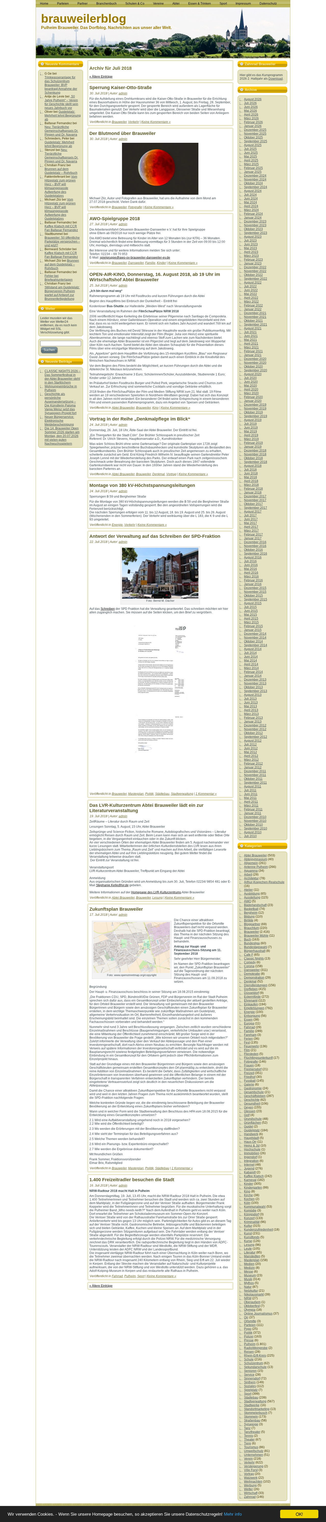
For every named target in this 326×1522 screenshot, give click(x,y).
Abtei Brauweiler (123, 408)
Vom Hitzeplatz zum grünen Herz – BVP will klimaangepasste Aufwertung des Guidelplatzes (61, 186)
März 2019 (251, 439)
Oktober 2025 (253, 137)
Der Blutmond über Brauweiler (122, 133)
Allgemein (251, 863)
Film (247, 1050)
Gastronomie (253, 1088)
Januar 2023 (253, 263)
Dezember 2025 (255, 130)
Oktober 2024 (253, 183)
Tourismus (251, 1447)
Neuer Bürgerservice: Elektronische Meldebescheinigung (59, 420)
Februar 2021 (253, 351)
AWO (247, 901)
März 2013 (251, 714)
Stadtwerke (252, 1405)
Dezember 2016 (255, 542)
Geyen (248, 1107)
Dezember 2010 (255, 817)
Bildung (249, 916)
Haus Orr (250, 1142)
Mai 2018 (250, 477)
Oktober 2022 (253, 275)
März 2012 (251, 760)
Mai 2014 (250, 660)
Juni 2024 (251, 198)
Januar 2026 (253, 126)
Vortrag (171, 474)
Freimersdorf (253, 1069)
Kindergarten (253, 1187)
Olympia (249, 1310)
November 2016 (255, 546)
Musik (248, 1279)
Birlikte (248, 920)
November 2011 (255, 775)
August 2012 (253, 740)
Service (249, 1374)
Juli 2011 (250, 790)
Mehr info (233, 1514)
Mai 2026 (250, 110)
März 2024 (251, 210)
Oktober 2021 (253, 320)
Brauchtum (251, 928)
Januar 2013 (253, 721)
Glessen (249, 1111)
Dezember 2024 (255, 175)
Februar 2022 (253, 305)
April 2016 (251, 572)
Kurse (248, 1241)
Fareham (250, 1035)
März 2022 (251, 301)
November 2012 (255, 729)
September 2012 (255, 737)
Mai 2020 (250, 385)
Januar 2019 (253, 446)
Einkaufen (251, 1004)
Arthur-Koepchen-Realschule (264, 882)
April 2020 (251, 389)
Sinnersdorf (252, 1378)
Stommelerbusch (255, 1413)
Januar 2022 (253, 309)
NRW (247, 1298)
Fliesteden (251, 1054)
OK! (299, 1514)
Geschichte (252, 1100)
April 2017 (251, 527)
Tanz (247, 1428)
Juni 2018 (251, 473)
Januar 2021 (253, 355)
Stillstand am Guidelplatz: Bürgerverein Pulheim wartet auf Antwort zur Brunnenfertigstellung (62, 293)
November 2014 (255, 637)
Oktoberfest (252, 1306)
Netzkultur (251, 1290)
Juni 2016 (251, 565)
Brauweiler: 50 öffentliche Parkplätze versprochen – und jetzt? (62, 241)
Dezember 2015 (255, 588)
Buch (247, 939)
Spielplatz (251, 1390)
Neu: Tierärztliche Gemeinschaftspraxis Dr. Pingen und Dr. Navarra (61, 130)
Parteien (250, 1325)
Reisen (249, 1352)
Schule (249, 1359)
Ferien (248, 1038)
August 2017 (253, 511)
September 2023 (255, 233)
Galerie (249, 1084)
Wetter (248, 1489)
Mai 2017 (250, 523)
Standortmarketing (256, 1409)
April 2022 (251, 298)
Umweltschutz (253, 1451)
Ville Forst (251, 1470)
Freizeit (249, 1073)
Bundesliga (252, 943)
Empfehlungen (254, 1008)
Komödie (250, 1210)
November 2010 (255, 821)
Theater (249, 1439)
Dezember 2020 (255, 359)
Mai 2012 (250, 752)
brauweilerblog (83, 18)
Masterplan (136, 794)
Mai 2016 (250, 569)
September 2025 (255, 141)
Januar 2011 (252, 813)
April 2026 (251, 114)
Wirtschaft (250, 1493)
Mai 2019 (250, 431)
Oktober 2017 (253, 504)
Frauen (249, 1065)
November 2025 (255, 133)
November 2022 (255, 271)
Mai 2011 (250, 798)
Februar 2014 (253, 672)
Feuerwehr (251, 1046)
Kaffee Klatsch (254, 1176)
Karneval (250, 1180)
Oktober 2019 (253, 412)
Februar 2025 (253, 168)
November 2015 (255, 592)
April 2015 (251, 618)
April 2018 (251, 481)
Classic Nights (254, 958)
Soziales (250, 1386)
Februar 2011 (253, 809)
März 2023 (251, 256)
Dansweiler (136, 263)
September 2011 (255, 782)
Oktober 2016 (253, 550)
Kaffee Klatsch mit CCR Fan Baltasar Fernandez (61, 228)
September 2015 (255, 599)
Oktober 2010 (253, 824)
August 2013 (253, 695)
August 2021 (253, 328)
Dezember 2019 (255, 404)
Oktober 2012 (253, 733)
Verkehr (133, 122)
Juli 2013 (250, 698)
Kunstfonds (252, 1237)
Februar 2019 (253, 443)
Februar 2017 (253, 534)
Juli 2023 (250, 240)
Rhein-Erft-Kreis (255, 1355)
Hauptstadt (251, 1138)
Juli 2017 (250, 515)
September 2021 (255, 324)
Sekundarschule (255, 1367)
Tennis (248, 1436)
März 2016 (251, 576)
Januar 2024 (253, 217)
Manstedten (252, 1256)
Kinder (161, 263)
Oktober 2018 (253, 458)
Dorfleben (251, 989)
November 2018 (255, 454)
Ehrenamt (250, 1000)
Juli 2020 (250, 378)
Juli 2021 (250, 332)
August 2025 (253, 145)
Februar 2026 (253, 122)
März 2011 (251, 805)
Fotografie (135, 207)
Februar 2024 (253, 214)
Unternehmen (253, 1455)
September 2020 (255, 370)
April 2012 (251, 756)
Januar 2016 (253, 584)
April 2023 (251, 252)
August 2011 (252, 786)
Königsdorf (251, 1214)
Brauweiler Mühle (256, 935)
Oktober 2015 (253, 595)
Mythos (249, 1283)
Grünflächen (252, 1122)
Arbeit (248, 874)
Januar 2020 (253, 401)
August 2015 (253, 603)
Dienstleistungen (255, 985)
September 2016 (255, 553)
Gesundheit (252, 1103)
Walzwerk (250, 1477)
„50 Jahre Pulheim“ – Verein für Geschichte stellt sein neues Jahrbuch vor (61, 102)
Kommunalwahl (255, 1206)
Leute (248, 1248)
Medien (249, 1264)
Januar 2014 (253, 676)
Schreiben (108, 609)
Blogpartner (252, 924)
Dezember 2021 (255, 313)
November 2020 (255, 362)
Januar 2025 (253, 172)
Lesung (157, 897)
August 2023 (253, 236)
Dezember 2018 (255, 450)
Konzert (249, 1218)
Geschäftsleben (255, 1096)
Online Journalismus (258, 1313)
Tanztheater (252, 1432)
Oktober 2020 (253, 366)
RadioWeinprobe (256, 1348)
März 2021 (251, 347)
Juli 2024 (250, 194)
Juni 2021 (251, 336)
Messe (248, 1271)
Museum (250, 1275)
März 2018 (251, 485)
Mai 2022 (250, 294)
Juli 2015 (250, 607)
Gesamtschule (254, 1092)
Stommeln (251, 1416)
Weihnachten (253, 1481)
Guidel (248, 1126)
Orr (246, 1317)
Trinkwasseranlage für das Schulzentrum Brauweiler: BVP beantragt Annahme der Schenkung (61, 85)
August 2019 (253, 420)
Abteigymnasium (255, 859)
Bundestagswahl (255, 947)
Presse (249, 1340)
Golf (247, 1115)
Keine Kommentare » (156, 122)
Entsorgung (252, 1016)
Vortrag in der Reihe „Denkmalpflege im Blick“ (139, 418)
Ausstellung (252, 897)
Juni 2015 (251, 611)
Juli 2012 (250, 744)
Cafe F (248, 954)
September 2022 (255, 278)
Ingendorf (250, 1157)
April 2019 (251, 435)
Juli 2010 (250, 836)
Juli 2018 (250, 469)
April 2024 (251, 206)
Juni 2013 (251, 702)
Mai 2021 (250, 340)
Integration (251, 1161)
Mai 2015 (250, 614)
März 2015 (251, 622)
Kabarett (250, 1172)
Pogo (247, 1329)
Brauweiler (119, 122)
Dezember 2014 (255, 634)
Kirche (248, 1195)
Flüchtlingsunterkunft (258, 1058)
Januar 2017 (253, 538)
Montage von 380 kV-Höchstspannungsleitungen (142, 485)
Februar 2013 (253, 718)
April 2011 (251, 802)
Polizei (248, 1336)
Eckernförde (252, 996)
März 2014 (251, 668)
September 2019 (255, 416)
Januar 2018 (253, 492)
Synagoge (251, 1424)
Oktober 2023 (253, 229)
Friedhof (249, 1077)
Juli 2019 (250, 424)
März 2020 (251, 393)
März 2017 (251, 530)
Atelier (248, 890)
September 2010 (255, 828)
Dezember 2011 (255, 771)
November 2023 (255, 225)
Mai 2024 (250, 202)
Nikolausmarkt (254, 1294)
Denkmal (158, 474)
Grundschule (253, 1119)
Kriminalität (252, 1222)
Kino (155, 408)
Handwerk (251, 1134)
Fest (247, 1042)
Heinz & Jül (252, 1145)
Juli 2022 (250, 286)
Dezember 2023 (255, 221)
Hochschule (252, 1149)
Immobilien (251, 1153)
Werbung (250, 1485)
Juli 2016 (250, 561)
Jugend (249, 1168)
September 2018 (255, 462)
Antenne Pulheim (256, 867)
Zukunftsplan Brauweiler (116, 909)
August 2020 (253, 374)
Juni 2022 (251, 290)
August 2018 (253, 466)
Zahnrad (250, 1497)
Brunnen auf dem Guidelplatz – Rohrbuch (61, 171)
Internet (249, 1164)
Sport (141, 1276)
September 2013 (255, 691)
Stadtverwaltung (182, 794)
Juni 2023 (251, 244)
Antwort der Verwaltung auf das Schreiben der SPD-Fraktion (154, 536)
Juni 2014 (251, 656)
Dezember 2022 (255, 267)
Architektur (251, 878)
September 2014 (255, 645)
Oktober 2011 (253, 779)
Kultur (248, 1226)
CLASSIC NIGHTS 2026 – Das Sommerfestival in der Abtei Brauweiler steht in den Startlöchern (62, 376)
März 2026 (251, 118)
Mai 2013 (250, 706)
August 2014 (253, 649)
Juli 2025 (250, 149)
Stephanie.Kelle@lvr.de (112, 885)
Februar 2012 (253, 763)
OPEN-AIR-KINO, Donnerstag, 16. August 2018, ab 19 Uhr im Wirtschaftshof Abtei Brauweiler (154, 277)
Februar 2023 (253, 259)
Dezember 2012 (255, 725)
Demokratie (252, 974)
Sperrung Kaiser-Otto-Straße (120, 87)
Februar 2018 (253, 488)
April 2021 (251, 343)
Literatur (249, 1252)
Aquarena (251, 870)
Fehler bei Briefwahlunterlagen (59, 277)
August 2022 (253, 282)
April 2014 (251, 664)
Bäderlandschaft (255, 905)
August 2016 (253, 557)
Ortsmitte (250, 1321)
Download (275, 78)
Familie (150, 263)
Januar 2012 (253, 767)
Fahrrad (117, 1276)
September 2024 (255, 187)
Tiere (247, 1443)
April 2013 (251, 710)
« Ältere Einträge (101, 76)
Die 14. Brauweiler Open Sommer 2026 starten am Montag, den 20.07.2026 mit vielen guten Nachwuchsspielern (62, 436)
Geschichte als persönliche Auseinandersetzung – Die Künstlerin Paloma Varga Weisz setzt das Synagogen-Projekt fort (60, 403)
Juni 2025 (251, 152)
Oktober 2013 (253, 687)
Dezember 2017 (255, 496)
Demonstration (254, 977)
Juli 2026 (250, 103)
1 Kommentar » (206, 794)
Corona (249, 966)
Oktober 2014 (253, 641)
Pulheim (130, 1276)
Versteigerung (253, 1466)
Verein (248, 1458)
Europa (249, 1023)
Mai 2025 (250, 156)
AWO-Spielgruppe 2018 (114, 218)
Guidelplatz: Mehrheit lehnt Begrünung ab (63, 115)
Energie (117, 525)
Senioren (250, 1371)
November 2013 (255, 683)
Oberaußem (252, 1302)
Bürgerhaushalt (254, 951)
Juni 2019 (251, 427)
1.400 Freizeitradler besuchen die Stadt (131, 1179)
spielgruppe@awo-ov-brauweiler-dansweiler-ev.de (135, 257)
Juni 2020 (251, 382)
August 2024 (253, 191)
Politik (149, 794)
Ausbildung (252, 893)
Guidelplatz (252, 1130)
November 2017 (255, 500)
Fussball (250, 1080)
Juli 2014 (250, 653)
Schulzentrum (253, 1363)
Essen (248, 1019)
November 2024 (255, 179)
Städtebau (162, 794)
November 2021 (255, 317)
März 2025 (251, 164)
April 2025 (251, 160)
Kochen (249, 1199)
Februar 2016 (253, 580)
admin (123, 93)
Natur (248, 1287)
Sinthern (250, 1382)
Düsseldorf (251, 993)
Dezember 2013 (255, 679)
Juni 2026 (251, 107)
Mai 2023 (250, 248)
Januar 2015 (253, 630)
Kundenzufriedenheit (258, 1229)
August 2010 (253, 832)
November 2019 (255, 408)
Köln (247, 1203)
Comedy (250, 962)
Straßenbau (252, 1420)
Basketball (251, 909)
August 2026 (253, 99)
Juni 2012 (251, 748)
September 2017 (255, 508)
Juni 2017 (251, 519)
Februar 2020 (253, 397)
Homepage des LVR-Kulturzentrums (156, 892)
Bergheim (250, 912)
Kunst (248, 1233)
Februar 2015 (253, 626)
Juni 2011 (250, 794)
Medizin (249, 1268)
